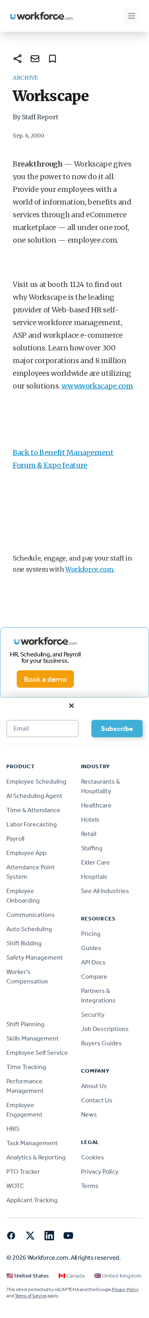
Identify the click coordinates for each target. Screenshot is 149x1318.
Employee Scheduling (36, 781)
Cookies (92, 1157)
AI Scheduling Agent (34, 796)
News (89, 1114)
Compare (94, 976)
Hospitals (94, 876)
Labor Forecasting (31, 824)
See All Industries (105, 891)
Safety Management (34, 957)
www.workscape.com (97, 385)
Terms (90, 1186)
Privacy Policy (99, 1171)
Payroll (15, 838)
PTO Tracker (23, 1171)
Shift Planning (25, 1024)
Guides (91, 948)
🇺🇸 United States (27, 1275)
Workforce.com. (90, 569)
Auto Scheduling (29, 929)
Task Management (32, 1143)
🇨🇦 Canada (71, 1275)
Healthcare (96, 805)
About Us (94, 1086)
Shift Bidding (24, 943)
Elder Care (95, 862)
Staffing (92, 848)
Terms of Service (30, 1296)
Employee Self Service (37, 1052)
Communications (30, 914)
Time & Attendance (33, 810)
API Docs (93, 962)
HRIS (12, 1128)
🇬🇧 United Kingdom (117, 1275)
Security (92, 1014)
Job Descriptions (105, 1029)
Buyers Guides (101, 1043)
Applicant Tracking (32, 1200)
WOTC (15, 1186)
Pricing (91, 933)
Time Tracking (26, 1067)
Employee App (26, 853)
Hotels (90, 819)
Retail (88, 834)
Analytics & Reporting (36, 1157)
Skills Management (32, 1038)
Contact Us (96, 1100)
